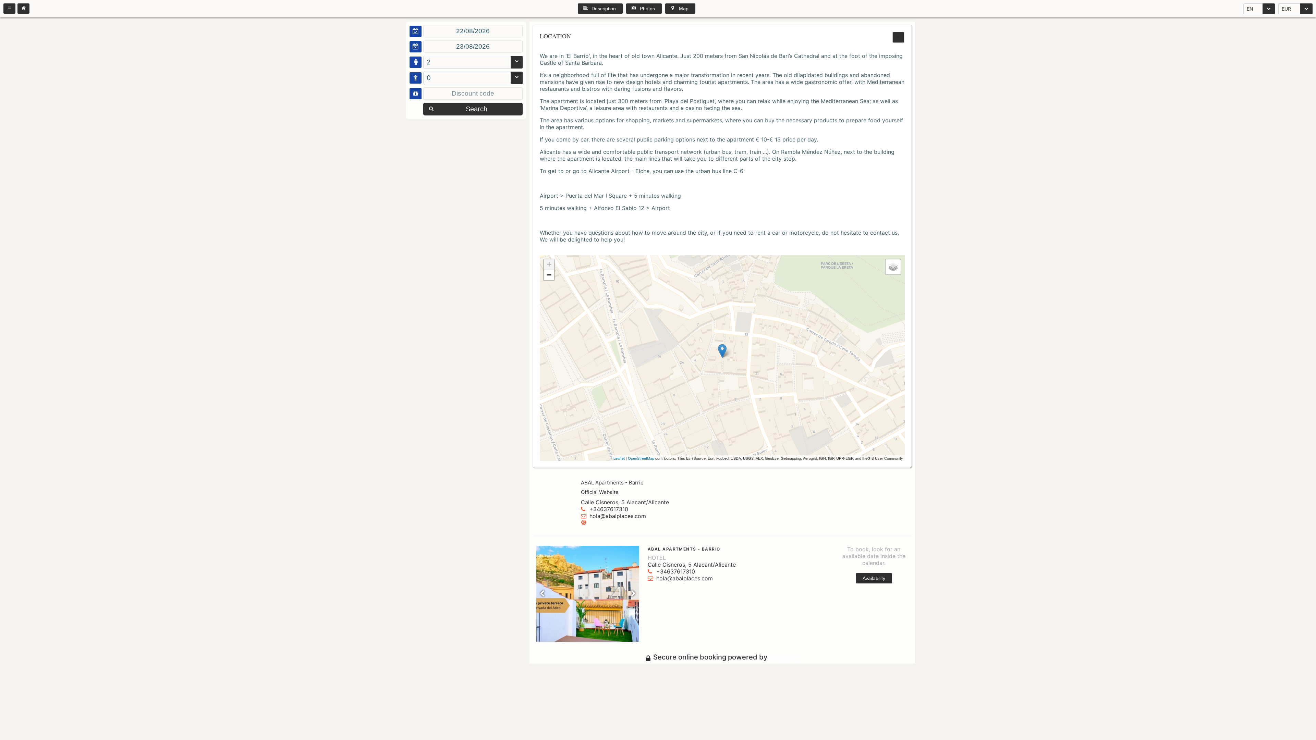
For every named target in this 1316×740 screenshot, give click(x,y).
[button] (9, 8)
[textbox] (473, 31)
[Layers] (893, 266)
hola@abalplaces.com (617, 516)
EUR (1286, 9)
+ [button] (549, 264)
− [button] (549, 275)
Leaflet (619, 458)
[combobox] (1259, 8)
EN (1250, 9)
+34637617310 (608, 509)
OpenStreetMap (641, 458)
